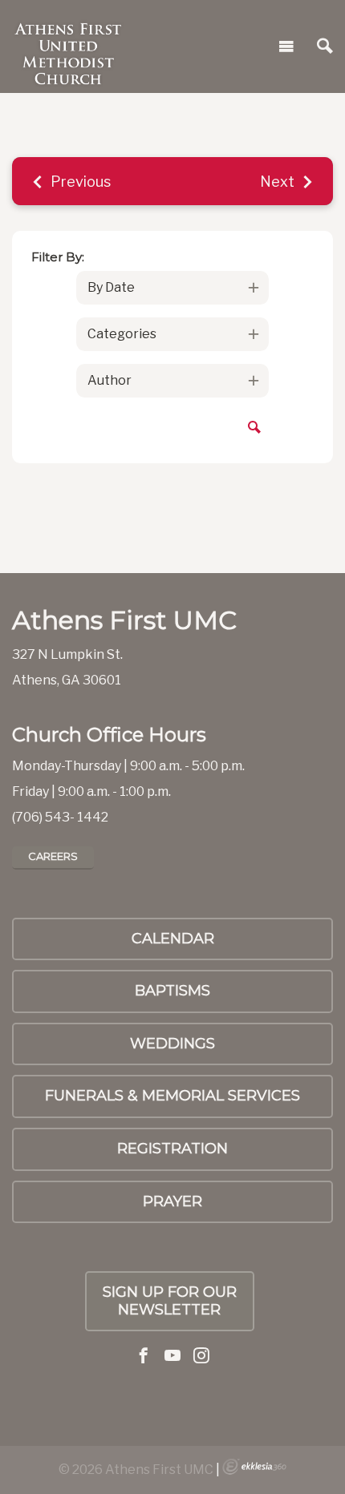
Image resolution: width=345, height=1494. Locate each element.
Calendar (173, 938)
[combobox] (172, 288)
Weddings (172, 1043)
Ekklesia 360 (254, 1467)
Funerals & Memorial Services (172, 1095)
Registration (172, 1148)
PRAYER (172, 1201)
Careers (53, 856)
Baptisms (172, 990)
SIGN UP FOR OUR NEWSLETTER (170, 1300)
